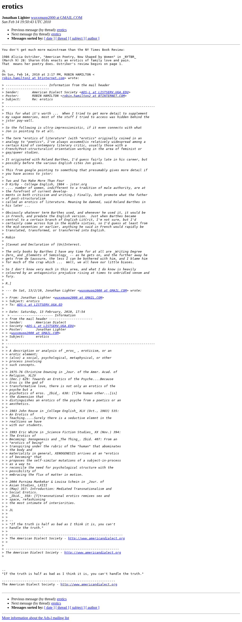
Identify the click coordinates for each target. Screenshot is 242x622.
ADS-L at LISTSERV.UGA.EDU (105, 92)
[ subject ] (77, 38)
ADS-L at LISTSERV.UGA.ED (39, 304)
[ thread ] (62, 38)
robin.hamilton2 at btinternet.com (33, 78)
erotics (62, 30)
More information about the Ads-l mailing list (35, 618)
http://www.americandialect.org (96, 538)
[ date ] (49, 38)
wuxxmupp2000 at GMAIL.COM (56, 18)
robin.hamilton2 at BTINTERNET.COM (93, 95)
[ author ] (92, 38)
